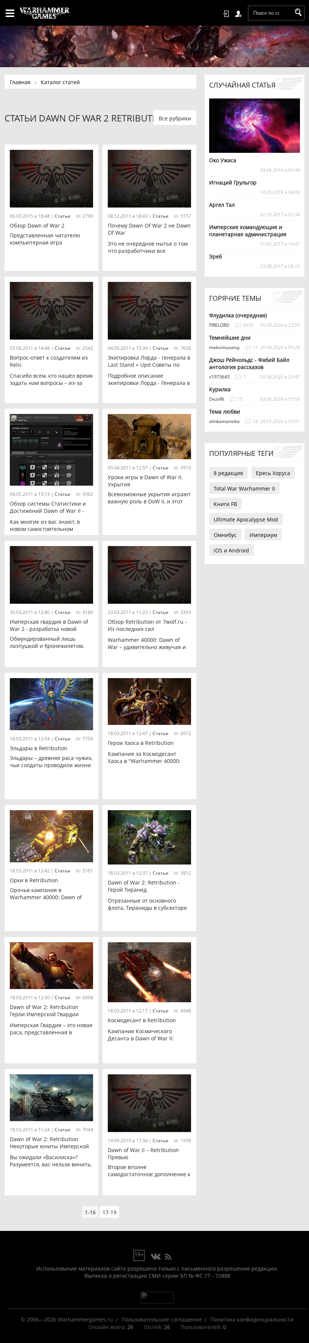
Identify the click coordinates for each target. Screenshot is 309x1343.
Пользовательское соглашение (162, 1319)
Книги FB (225, 504)
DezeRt (216, 399)
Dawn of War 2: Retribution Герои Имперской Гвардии (44, 1010)
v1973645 (219, 377)
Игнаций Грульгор (233, 182)
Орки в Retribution (34, 880)
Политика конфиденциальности (252, 1319)
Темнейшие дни (230, 337)
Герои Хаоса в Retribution (141, 742)
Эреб (215, 256)
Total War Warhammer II (244, 488)
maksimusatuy (224, 347)
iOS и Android (231, 550)
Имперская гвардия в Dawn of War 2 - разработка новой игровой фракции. (49, 629)
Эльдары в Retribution (38, 748)
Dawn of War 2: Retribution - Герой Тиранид (144, 886)
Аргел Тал (222, 204)
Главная (20, 82)
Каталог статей (60, 82)
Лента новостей (168, 1257)
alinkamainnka (224, 421)
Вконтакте (156, 1257)
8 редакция (228, 473)
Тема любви (224, 411)
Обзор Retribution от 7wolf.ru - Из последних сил (147, 625)
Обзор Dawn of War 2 (37, 225)
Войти (227, 14)
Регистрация (239, 14)
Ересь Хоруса (273, 473)
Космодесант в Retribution (142, 1020)
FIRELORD (219, 325)
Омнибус (225, 534)
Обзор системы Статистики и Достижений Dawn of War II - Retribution (48, 511)
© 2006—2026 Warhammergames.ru (67, 1319)
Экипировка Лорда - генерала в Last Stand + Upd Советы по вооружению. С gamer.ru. (149, 364)
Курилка (220, 389)
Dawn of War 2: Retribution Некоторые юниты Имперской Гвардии (49, 1146)
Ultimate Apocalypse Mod (246, 519)
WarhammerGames (45, 13)
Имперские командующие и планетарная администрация (247, 230)
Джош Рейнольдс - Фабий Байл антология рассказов (249, 363)
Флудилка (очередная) (238, 315)
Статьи (62, 216)
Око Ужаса (222, 160)
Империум (263, 534)
